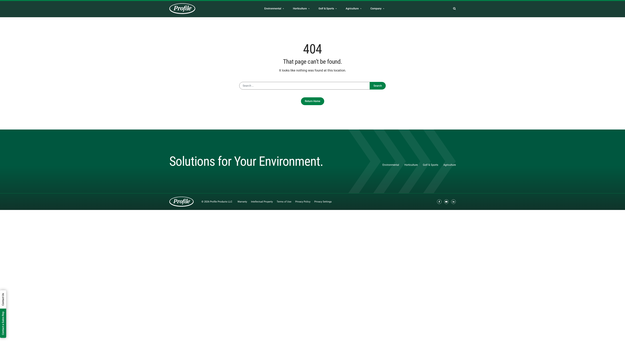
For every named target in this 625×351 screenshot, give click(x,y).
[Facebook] (439, 201)
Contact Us (3, 299)
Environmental (272, 8)
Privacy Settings (323, 201)
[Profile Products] (182, 8)
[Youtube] (446, 201)
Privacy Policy (302, 201)
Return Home (312, 101)
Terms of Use (284, 201)
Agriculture (352, 8)
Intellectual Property (262, 201)
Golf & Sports (326, 8)
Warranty (242, 201)
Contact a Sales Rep (3, 323)
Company (376, 8)
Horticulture (300, 8)
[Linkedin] (453, 201)
